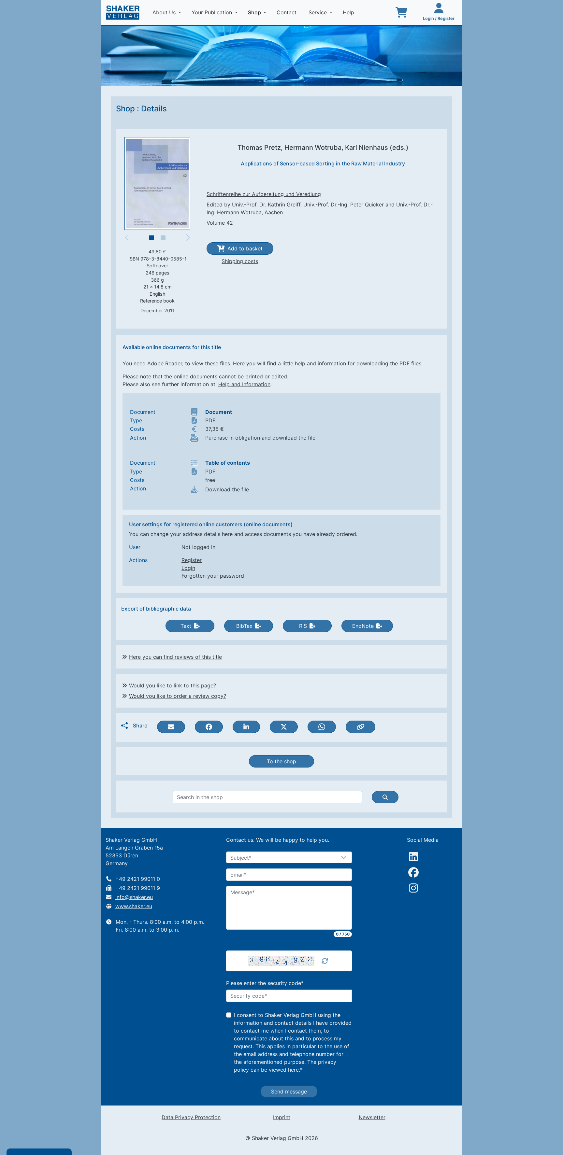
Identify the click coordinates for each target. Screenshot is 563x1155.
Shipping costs (240, 261)
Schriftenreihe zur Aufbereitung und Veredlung (264, 194)
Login (188, 568)
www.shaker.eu (133, 906)
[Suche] (385, 797)
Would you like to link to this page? (172, 685)
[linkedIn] (413, 856)
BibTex (244, 626)
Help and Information (244, 384)
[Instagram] (413, 888)
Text (185, 626)
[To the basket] (401, 12)
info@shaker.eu (134, 897)
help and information (320, 363)
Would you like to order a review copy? (177, 696)
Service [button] (318, 12)
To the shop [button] (281, 761)
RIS (303, 626)
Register (191, 560)
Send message (289, 1091)
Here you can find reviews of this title (175, 657)
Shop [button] (258, 12)
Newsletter (372, 1117)
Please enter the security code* (265, 983)
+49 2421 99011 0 (137, 879)
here (293, 1069)
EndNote (363, 626)
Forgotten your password (212, 575)
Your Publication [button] (213, 12)
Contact (287, 12)
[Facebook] (413, 872)
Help (349, 12)
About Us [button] (164, 12)
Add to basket (245, 248)
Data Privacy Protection (191, 1117)
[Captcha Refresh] (325, 961)
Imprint (281, 1117)
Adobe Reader (164, 363)
